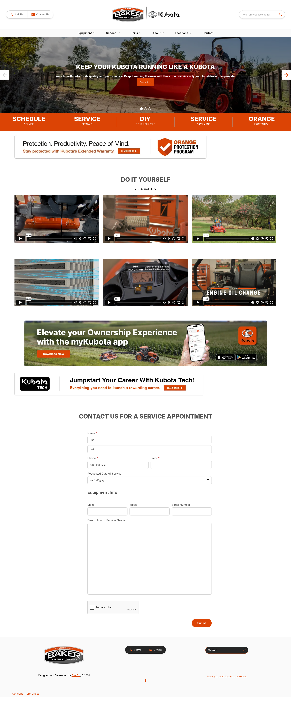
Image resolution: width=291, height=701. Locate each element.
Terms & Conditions (236, 676)
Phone (92, 458)
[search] (281, 14)
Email (160, 458)
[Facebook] (145, 680)
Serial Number (181, 504)
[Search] (244, 650)
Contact (208, 33)
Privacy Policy (215, 676)
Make (90, 504)
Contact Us (145, 82)
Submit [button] (201, 623)
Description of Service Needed (106, 520)
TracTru (76, 675)
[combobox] (262, 14)
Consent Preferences (25, 693)
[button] (16, 14)
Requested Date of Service (104, 473)
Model (133, 504)
